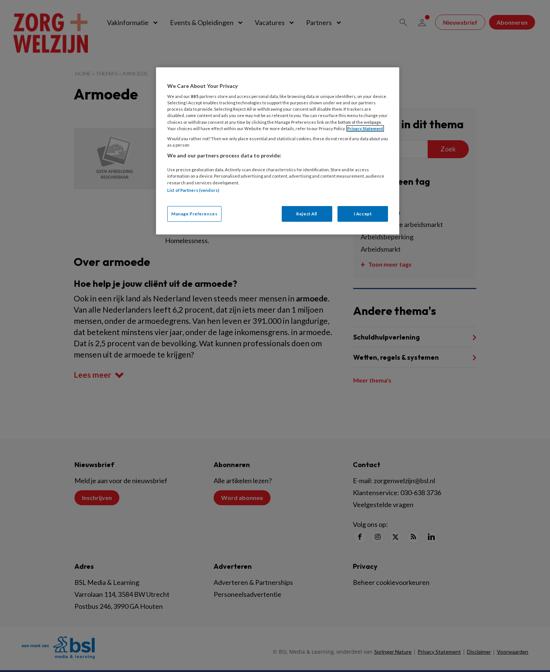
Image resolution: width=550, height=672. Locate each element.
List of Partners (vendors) (193, 190)
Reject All (306, 213)
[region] (277, 150)
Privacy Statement (365, 128)
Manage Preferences (194, 213)
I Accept (363, 213)
